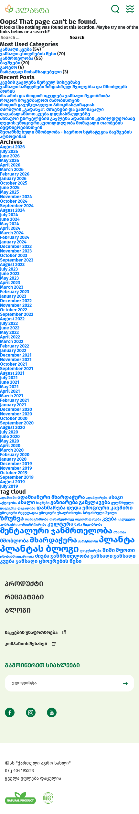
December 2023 (16, 246)
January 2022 (13, 350)
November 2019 (16, 468)
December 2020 (16, 409)
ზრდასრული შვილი (100, 513)
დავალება (26, 508)
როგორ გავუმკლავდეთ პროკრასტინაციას (47, 105)
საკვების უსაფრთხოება (32, 632)
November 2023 (16, 251)
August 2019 (12, 482)
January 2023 (13, 296)
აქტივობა (8, 503)
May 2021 (9, 387)
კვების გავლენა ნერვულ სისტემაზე (40, 82)
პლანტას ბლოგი (39, 548)
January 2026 (13, 178)
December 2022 (16, 301)
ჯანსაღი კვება (16, 49)
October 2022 (13, 310)
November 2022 (16, 305)
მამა (78, 524)
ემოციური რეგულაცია (19, 513)
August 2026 (12, 147)
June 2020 (10, 436)
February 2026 (14, 174)
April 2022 (10, 337)
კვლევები (126, 519)
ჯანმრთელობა (16, 58)
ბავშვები (10, 63)
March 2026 (12, 169)
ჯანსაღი (101, 556)
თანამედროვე (61, 519)
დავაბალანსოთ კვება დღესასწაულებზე (45, 114)
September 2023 (16, 260)
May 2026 (9, 160)
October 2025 (13, 183)
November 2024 (16, 196)
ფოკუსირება (91, 551)
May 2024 (9, 224)
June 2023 (9, 273)
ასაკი (116, 497)
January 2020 (13, 459)
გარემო (8, 67)
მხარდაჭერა (53, 539)
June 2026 (10, 156)
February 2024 (14, 237)
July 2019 (9, 486)
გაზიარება (64, 502)
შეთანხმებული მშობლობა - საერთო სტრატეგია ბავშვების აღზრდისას (66, 134)
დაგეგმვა (8, 508)
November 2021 (16, 359)
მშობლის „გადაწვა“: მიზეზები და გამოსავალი (52, 109)
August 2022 (12, 319)
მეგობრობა (92, 524)
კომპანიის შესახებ (26, 644)
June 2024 (10, 219)
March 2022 (11, 341)
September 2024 (17, 206)
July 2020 (9, 432)
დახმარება (51, 508)
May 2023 (9, 278)
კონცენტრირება (32, 524)
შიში (108, 550)
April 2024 (10, 228)
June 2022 (9, 328)
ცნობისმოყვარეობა (17, 556)
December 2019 (16, 463)
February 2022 (14, 346)
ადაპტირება (97, 498)
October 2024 (13, 201)
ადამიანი (8, 498)
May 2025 (9, 192)
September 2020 (17, 423)
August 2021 (12, 373)
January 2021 (13, 405)
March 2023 (11, 287)
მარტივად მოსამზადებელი (31, 72)
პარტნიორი (88, 541)
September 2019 (17, 477)
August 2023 (12, 264)
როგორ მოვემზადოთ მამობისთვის (40, 100)
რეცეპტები (24, 597)
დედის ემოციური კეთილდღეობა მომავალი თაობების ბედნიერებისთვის (61, 125)
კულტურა (60, 524)
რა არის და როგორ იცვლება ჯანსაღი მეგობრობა (55, 96)
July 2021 (9, 377)
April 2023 (10, 282)
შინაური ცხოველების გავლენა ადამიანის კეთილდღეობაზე (67, 118)
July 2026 (9, 151)
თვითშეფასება (88, 519)
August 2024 (12, 210)
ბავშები (42, 503)
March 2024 (12, 233)
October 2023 (13, 255)
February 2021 (14, 400)
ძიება (42, 556)
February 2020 (14, 454)
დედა (74, 508)
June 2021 (9, 382)
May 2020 (9, 441)
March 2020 (12, 450)
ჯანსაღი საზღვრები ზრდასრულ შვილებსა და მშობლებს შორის (63, 89)
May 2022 (9, 332)
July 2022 (9, 323)
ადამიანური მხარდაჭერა (51, 497)
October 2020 (13, 418)
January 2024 (13, 242)
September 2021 (16, 368)
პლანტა (117, 539)
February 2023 (14, 292)
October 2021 (13, 364)
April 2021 (10, 391)
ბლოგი (18, 610)
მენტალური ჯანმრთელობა (56, 531)
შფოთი (125, 550)
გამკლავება (94, 502)
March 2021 (11, 396)
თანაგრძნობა (36, 519)
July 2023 (9, 269)
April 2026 (10, 165)
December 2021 (16, 355)
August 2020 (12, 427)
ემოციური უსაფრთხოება (60, 513)
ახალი (26, 502)
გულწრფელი (122, 503)
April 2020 (10, 445)
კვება (109, 519)
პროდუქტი (24, 584)
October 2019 (13, 473)
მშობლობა (14, 541)
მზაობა (119, 532)
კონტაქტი (8, 524)
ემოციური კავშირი (107, 508)
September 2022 (16, 314)
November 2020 (16, 414)
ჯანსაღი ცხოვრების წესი (28, 54)
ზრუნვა (12, 518)
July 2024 (9, 215)
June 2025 (10, 187)
